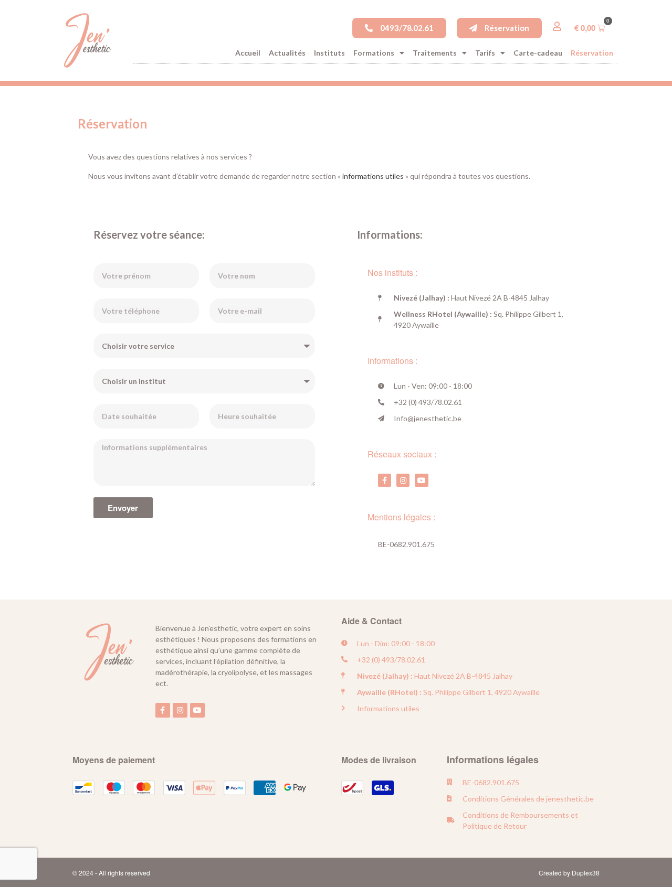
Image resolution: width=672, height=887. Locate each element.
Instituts (329, 52)
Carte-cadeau (537, 52)
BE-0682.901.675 (406, 544)
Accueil (247, 52)
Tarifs (485, 52)
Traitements (435, 52)
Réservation (592, 52)
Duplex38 (586, 872)
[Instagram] (403, 480)
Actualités (287, 52)
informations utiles (373, 176)
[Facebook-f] (384, 480)
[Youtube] (421, 480)
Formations (373, 52)
